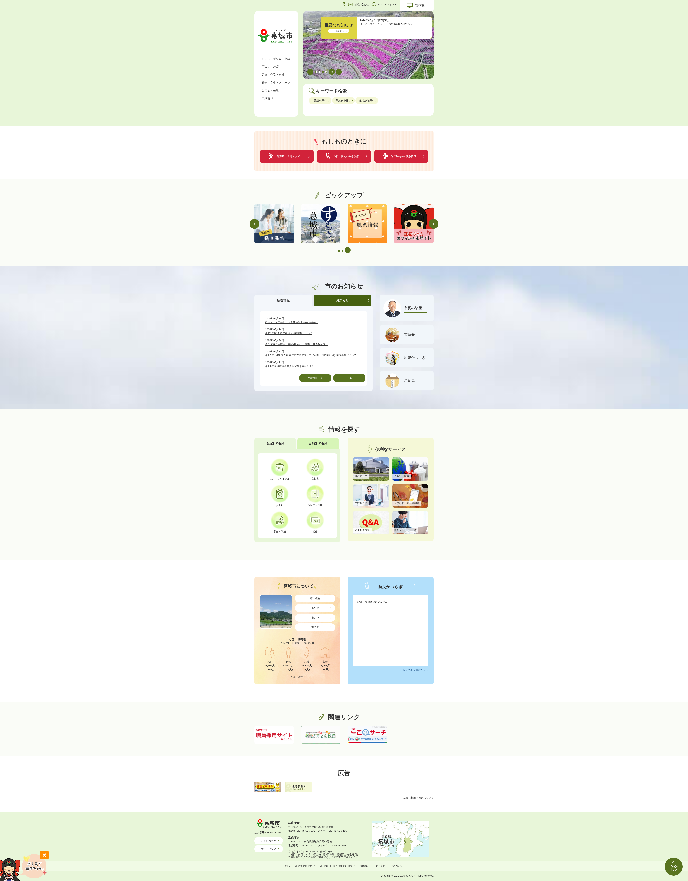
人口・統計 (296, 676)
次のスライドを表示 (339, 72)
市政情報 (267, 98)
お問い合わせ (268, 840)
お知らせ (342, 300)
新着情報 (283, 300)
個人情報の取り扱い (344, 865)
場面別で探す (275, 443)
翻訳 (287, 865)
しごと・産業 (270, 90)
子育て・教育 (270, 66)
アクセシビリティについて (388, 865)
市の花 (315, 617)
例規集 (364, 865)
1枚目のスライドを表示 (316, 72)
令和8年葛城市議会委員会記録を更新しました (291, 366)
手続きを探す (343, 100)
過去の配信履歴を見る (415, 670)
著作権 (324, 865)
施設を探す (320, 100)
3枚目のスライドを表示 (323, 72)
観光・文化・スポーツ (276, 82)
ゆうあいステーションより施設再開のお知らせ (386, 24)
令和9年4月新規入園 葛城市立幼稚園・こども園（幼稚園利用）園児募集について (311, 355)
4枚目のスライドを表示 (326, 72)
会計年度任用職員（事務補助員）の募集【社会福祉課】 (296, 344)
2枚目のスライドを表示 (319, 72)
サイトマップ (268, 848)
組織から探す (366, 100)
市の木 (315, 627)
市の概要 (315, 598)
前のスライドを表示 (310, 72)
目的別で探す (318, 443)
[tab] (284, 300)
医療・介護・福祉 (273, 74)
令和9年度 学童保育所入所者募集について (288, 333)
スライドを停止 (332, 72)
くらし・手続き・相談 (276, 58)
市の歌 (315, 608)
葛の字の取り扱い (305, 865)
